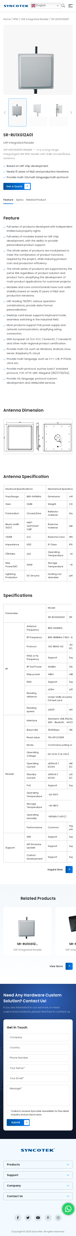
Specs (20, 200)
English (41, 5)
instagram (58, 1217)
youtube (38, 1217)
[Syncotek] (16, 5)
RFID (15, 19)
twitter (28, 1217)
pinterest (48, 1217)
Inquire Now (55, 869)
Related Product (36, 200)
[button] (4, 112)
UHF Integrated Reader (35, 19)
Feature (8, 200)
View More (56, 966)
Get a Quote (14, 186)
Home (7, 19)
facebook (18, 1217)
